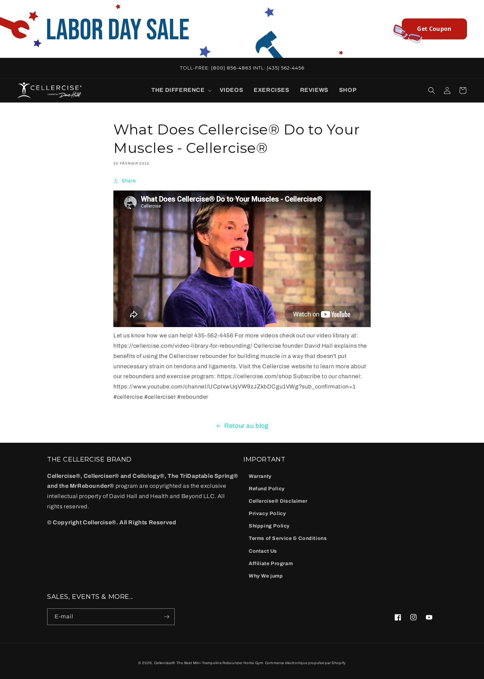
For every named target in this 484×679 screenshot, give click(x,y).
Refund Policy (267, 488)
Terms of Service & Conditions (288, 538)
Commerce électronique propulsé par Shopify (305, 663)
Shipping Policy (269, 526)
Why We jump (266, 576)
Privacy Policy (267, 513)
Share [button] (129, 180)
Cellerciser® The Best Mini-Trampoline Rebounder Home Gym (209, 663)
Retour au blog (246, 425)
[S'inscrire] (166, 616)
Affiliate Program (271, 563)
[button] (180, 90)
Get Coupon (434, 29)
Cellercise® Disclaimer (278, 501)
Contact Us (263, 551)
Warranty (260, 476)
